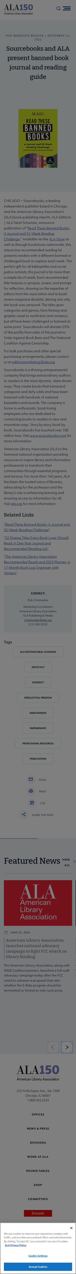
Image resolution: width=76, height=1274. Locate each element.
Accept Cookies (38, 1266)
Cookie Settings (38, 1255)
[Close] (71, 1228)
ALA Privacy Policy (15, 1245)
